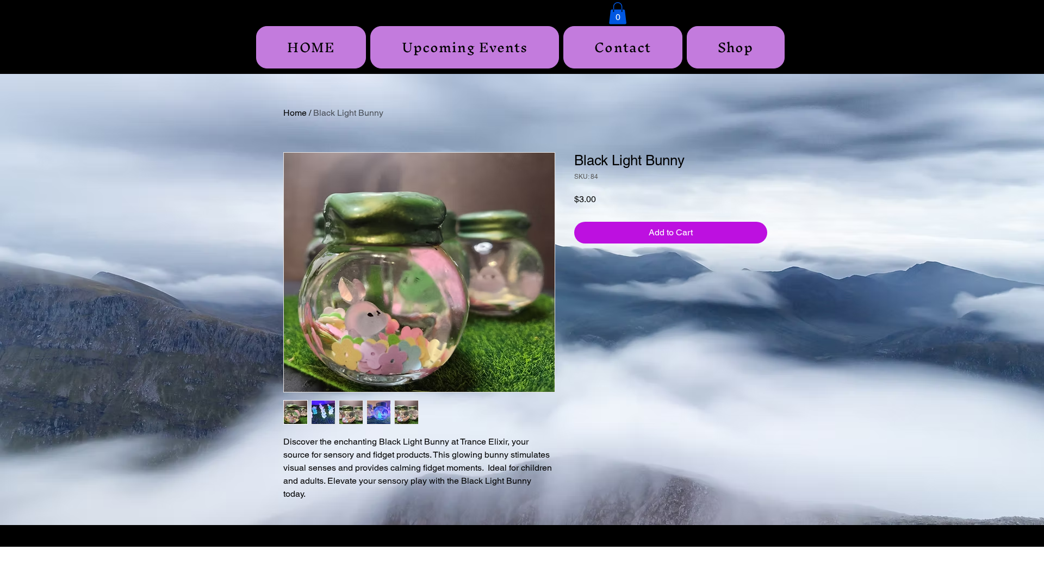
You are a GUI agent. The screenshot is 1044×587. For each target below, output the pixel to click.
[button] (617, 13)
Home (295, 113)
